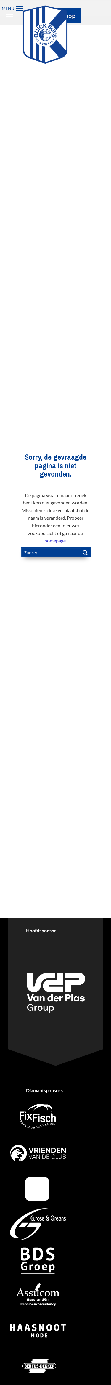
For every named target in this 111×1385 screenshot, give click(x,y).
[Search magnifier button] (85, 552)
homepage (55, 540)
